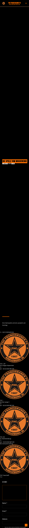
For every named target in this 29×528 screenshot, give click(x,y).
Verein (10, 163)
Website (4, 519)
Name (4, 503)
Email (4, 511)
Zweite (13, 163)
